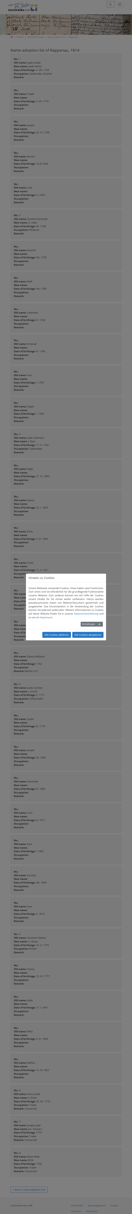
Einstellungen (88, 624)
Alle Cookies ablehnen (56, 634)
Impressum (46, 617)
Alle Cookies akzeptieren (87, 634)
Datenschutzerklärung (86, 613)
